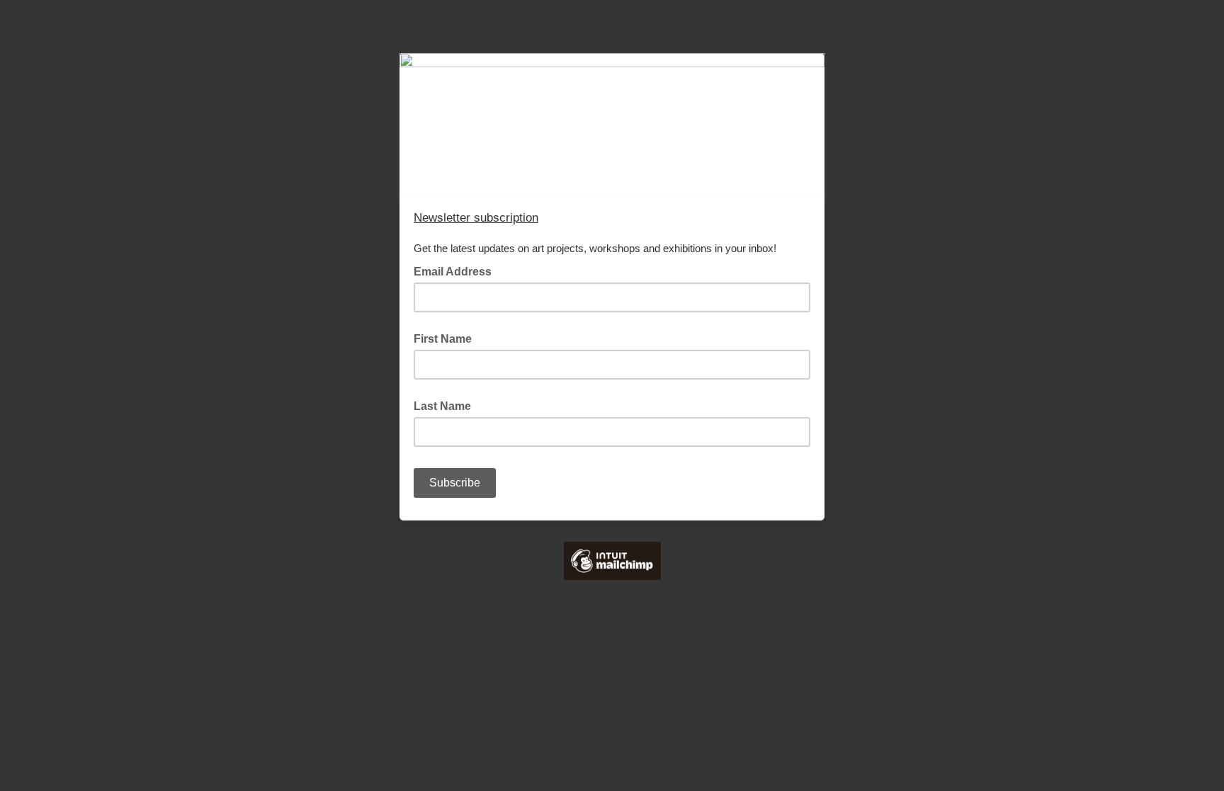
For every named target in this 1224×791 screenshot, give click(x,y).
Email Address (457, 270)
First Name (443, 339)
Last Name (442, 406)
